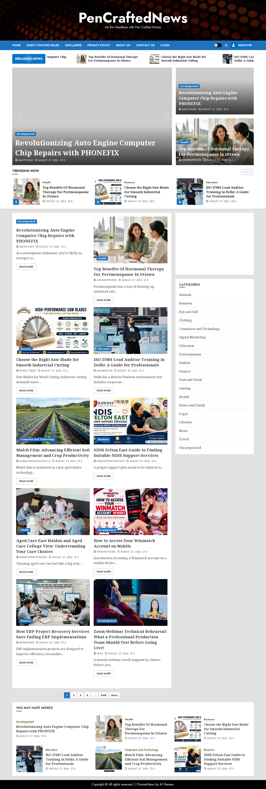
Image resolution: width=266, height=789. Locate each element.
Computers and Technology (37, 439)
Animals (185, 295)
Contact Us (145, 45)
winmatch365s (106, 552)
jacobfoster (104, 370)
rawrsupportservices (111, 461)
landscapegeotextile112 (34, 461)
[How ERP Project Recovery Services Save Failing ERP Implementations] (53, 602)
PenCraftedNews (133, 18)
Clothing (185, 320)
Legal (183, 414)
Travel (184, 439)
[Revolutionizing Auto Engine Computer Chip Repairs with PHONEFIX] (92, 116)
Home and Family (192, 405)
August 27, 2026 (48, 160)
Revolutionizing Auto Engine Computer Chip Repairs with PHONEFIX (85, 147)
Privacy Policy (98, 45)
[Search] (226, 45)
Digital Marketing (192, 337)
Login (165, 45)
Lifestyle (185, 422)
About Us (123, 45)
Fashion (184, 363)
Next (114, 695)
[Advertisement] (214, 244)
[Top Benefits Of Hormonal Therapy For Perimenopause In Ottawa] (25, 191)
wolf (100, 653)
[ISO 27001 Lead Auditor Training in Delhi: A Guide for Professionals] (189, 191)
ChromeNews (146, 784)
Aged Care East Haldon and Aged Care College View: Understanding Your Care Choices (50, 546)
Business (128, 182)
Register (245, 45)
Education (211, 182)
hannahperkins (192, 160)
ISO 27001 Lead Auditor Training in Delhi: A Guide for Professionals (226, 191)
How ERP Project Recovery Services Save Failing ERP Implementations (52, 634)
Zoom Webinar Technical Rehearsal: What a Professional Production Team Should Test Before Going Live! (130, 639)
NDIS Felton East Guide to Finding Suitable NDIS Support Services (128, 452)
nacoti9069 (25, 160)
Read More (26, 267)
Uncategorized (25, 134)
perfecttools (27, 370)
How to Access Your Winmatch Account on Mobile (124, 543)
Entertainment (190, 354)
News (183, 431)
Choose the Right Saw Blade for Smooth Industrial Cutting (145, 191)
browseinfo (26, 642)
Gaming (185, 388)
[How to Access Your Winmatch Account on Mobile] (130, 511)
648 (103, 695)
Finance (185, 371)
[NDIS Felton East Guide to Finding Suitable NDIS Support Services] (130, 421)
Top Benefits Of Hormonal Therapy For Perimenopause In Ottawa (214, 151)
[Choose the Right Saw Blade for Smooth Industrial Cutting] (107, 191)
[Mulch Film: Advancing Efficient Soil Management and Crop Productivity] (53, 421)
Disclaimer (73, 45)
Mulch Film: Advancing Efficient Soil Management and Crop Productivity (53, 452)
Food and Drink (190, 380)
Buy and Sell (188, 312)
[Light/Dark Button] (218, 45)
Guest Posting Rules (42, 45)
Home (16, 45)
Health (184, 142)
